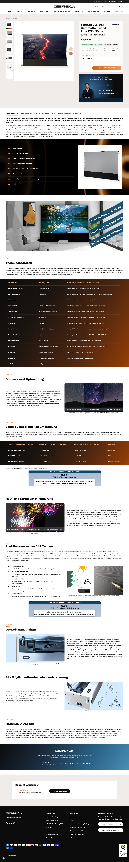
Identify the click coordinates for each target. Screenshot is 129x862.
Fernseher (31, 11)
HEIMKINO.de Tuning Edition (55, 824)
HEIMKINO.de (12, 855)
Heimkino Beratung (52, 817)
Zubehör (107, 11)
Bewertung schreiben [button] (59, 791)
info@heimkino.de (107, 90)
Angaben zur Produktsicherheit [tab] (66, 114)
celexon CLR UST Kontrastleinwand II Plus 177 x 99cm (22, 16)
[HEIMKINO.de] (64, 6)
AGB (71, 820)
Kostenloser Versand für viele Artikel (15, 1)
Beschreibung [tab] (12, 114)
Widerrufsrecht (74, 838)
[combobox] (105, 6)
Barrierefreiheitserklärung (78, 831)
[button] (122, 6)
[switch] (123, 855)
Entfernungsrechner (52, 834)
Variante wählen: (85, 55)
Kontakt (48, 831)
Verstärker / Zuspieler (61, 11)
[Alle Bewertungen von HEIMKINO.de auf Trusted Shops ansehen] (23, 832)
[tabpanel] (64, 443)
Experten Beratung (108, 93)
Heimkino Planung (52, 820)
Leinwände (44, 11)
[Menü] (126, 845)
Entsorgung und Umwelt (77, 827)
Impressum (73, 817)
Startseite (8, 16)
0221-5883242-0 (107, 85)
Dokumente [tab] (44, 114)
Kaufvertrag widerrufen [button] (109, 830)
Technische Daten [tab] (29, 114)
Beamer (8, 11)
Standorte (49, 827)
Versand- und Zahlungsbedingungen (81, 824)
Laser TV (19, 11)
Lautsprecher (93, 11)
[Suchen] (114, 6)
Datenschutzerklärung (77, 834)
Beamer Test (50, 838)
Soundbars (79, 11)
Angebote (119, 11)
